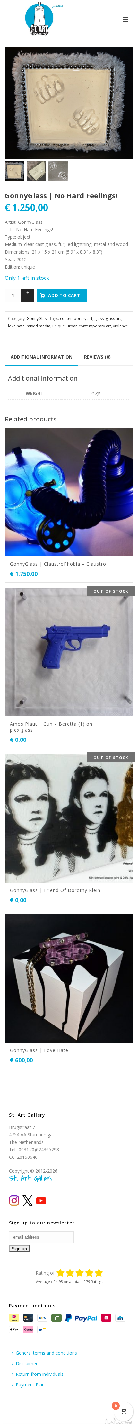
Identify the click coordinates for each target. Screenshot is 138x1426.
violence (120, 326)
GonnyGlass (37, 318)
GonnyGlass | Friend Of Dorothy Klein (55, 890)
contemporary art (76, 318)
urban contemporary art (89, 326)
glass (99, 318)
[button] (121, 60)
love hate (16, 326)
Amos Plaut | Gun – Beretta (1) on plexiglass (51, 727)
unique (58, 326)
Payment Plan (30, 1385)
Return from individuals (40, 1374)
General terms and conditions (46, 1353)
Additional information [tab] (42, 357)
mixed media (38, 326)
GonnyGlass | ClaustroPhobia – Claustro (58, 564)
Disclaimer (27, 1363)
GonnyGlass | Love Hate (39, 1050)
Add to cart (64, 295)
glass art (113, 318)
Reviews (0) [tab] (97, 357)
